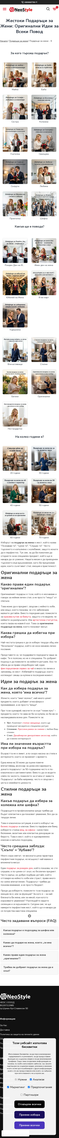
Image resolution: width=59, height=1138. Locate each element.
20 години (15, 473)
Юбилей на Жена (15, 297)
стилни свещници (31, 722)
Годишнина (15, 329)
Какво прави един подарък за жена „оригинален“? (24, 956)
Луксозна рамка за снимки (31, 729)
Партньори (31, 1095)
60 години (15, 537)
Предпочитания (41, 1087)
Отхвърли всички (29, 1104)
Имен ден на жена (44, 265)
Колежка (43, 121)
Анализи (38, 1079)
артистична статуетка (45, 620)
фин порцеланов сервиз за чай (17, 668)
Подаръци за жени (18, 41)
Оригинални (44, 396)
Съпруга (15, 186)
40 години (15, 505)
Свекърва (44, 154)
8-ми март (44, 297)
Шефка (44, 218)
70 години (44, 537)
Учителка (15, 154)
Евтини (15, 396)
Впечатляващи (15, 364)
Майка (15, 89)
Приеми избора (29, 1115)
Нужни (22, 1079)
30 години (44, 473)
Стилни (44, 364)
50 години (44, 505)
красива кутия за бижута (17, 616)
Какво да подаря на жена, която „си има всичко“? (27, 944)
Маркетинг (17, 1087)
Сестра (15, 121)
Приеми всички (29, 1125)
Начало (4, 41)
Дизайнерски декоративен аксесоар (31, 735)
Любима (44, 186)
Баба (43, 89)
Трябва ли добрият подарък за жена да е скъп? (28, 969)
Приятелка (15, 218)
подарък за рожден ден (20, 868)
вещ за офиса (27, 829)
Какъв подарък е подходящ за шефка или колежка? (28, 932)
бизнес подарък (9, 826)
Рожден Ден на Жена (15, 265)
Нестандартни (15, 428)
